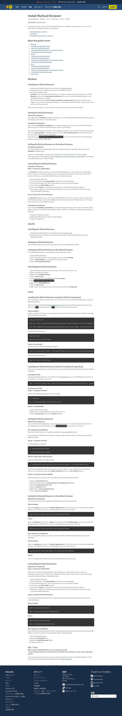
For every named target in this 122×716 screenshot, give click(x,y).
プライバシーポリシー (41, 680)
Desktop (67, 19)
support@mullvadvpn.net (74, 685)
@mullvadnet (98, 676)
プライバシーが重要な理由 (53, 7)
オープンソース (39, 678)
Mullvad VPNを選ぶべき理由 (15, 696)
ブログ (8, 686)
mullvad (96, 686)
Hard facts (33, 34)
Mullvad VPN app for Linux (56, 305)
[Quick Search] (99, 7)
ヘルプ (8, 678)
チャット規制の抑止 (12, 704)
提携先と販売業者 (40, 688)
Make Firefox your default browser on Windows (69, 156)
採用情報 (9, 710)
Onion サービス (71, 691)
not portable (66, 432)
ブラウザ (23, 7)
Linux (48, 19)
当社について (10, 675)
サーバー (9, 680)
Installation (54, 19)
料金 (30, 7)
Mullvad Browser (33, 19)
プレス (8, 707)
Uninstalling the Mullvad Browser (41, 52)
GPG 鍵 (68, 688)
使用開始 (112, 7)
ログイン (104, 7)
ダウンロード (38, 7)
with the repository (66, 659)
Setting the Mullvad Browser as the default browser (47, 50)
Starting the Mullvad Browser (40, 48)
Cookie (36, 683)
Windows (42, 19)
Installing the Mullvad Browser (40, 46)
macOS (61, 19)
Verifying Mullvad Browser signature (41, 36)
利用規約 (37, 686)
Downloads (64, 88)
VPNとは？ (9, 699)
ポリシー (37, 675)
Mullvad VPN (10, 688)
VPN (17, 7)
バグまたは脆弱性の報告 (42, 693)
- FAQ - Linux (34, 74)
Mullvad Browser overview (38, 32)
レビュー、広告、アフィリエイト (45, 691)
